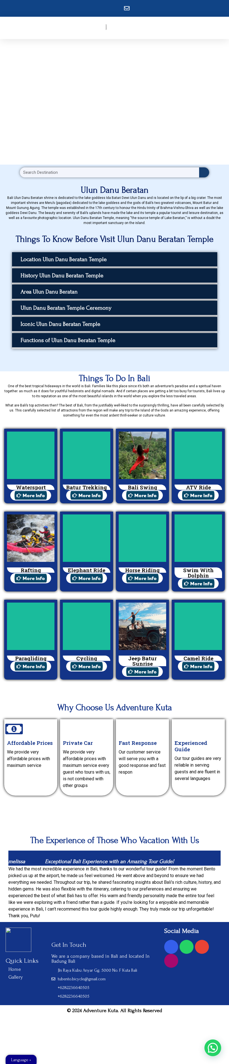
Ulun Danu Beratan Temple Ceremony (66, 308)
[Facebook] (171, 947)
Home (14, 969)
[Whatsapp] (187, 947)
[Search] (204, 172)
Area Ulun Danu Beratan (49, 291)
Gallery (15, 977)
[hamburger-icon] (132, 27)
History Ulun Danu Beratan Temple (62, 275)
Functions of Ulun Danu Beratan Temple (68, 340)
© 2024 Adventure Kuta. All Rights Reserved (114, 1011)
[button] (114, 260)
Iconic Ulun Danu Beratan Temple (60, 324)
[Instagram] (171, 961)
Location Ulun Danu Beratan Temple (64, 259)
